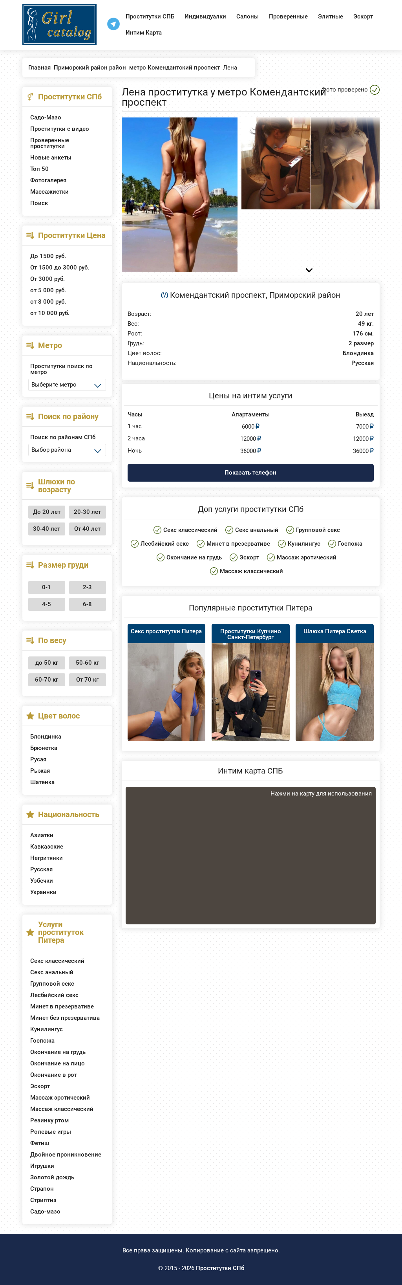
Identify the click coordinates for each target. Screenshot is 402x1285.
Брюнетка (43, 748)
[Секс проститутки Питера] (167, 701)
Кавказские (46, 846)
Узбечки (41, 880)
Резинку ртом (49, 1120)
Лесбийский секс (54, 995)
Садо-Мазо (45, 117)
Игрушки (42, 1166)
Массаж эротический (60, 1097)
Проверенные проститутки (49, 143)
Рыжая (40, 770)
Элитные (330, 16)
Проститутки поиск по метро (61, 369)
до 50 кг (46, 662)
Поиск (39, 203)
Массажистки (49, 191)
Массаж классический (61, 1109)
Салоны (247, 16)
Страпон (42, 1188)
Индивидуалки (205, 16)
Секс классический (57, 960)
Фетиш (39, 1143)
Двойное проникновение (65, 1154)
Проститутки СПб (220, 1268)
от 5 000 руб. (48, 290)
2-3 (87, 587)
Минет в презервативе (62, 1006)
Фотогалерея (48, 180)
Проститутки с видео (59, 128)
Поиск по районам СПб (62, 437)
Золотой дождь (52, 1177)
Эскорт (363, 16)
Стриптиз (43, 1200)
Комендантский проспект (218, 295)
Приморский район (304, 295)
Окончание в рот (53, 1074)
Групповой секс (52, 983)
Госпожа (42, 1040)
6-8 (87, 604)
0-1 (46, 587)
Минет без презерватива (65, 1017)
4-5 (46, 604)
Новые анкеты (50, 157)
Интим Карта (144, 32)
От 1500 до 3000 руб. (59, 267)
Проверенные (288, 16)
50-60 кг (87, 662)
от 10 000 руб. (49, 313)
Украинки (43, 892)
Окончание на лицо (57, 1063)
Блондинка (45, 736)
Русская (41, 869)
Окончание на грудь (58, 1052)
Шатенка (42, 782)
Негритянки (46, 858)
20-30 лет (87, 511)
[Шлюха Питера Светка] (335, 701)
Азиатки (41, 835)
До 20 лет (46, 511)
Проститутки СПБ (150, 16)
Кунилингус (46, 1029)
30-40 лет (46, 528)
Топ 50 (39, 168)
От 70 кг (87, 679)
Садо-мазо (45, 1211)
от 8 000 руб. (48, 301)
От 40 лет (87, 528)
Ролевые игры (50, 1131)
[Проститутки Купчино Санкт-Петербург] (251, 695)
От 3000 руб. (47, 278)
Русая (38, 759)
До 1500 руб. (48, 256)
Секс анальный (51, 972)
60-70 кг (46, 679)
